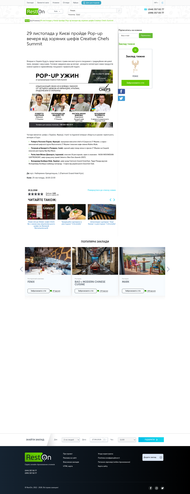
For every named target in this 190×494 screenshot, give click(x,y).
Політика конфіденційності (109, 458)
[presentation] (110, 199)
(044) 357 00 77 (156, 9)
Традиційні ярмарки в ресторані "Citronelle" (72, 223)
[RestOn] (28, 20)
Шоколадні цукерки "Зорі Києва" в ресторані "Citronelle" (102, 223)
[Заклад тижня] (135, 66)
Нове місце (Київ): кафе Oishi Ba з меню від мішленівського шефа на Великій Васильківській (41, 225)
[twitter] (135, 98)
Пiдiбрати (150, 439)
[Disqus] (95, 334)
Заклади (30, 3)
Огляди (66, 3)
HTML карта (68, 466)
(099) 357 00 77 (156, 13)
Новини (56, 3)
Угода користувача (105, 454)
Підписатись (146, 35)
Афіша (75, 3)
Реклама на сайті (70, 458)
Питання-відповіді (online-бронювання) (114, 462)
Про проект (68, 454)
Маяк (125, 281)
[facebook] (135, 91)
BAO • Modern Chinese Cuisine (90, 283)
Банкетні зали (43, 3)
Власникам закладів (71, 462)
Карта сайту (103, 466)
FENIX (78, 14)
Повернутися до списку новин (102, 190)
